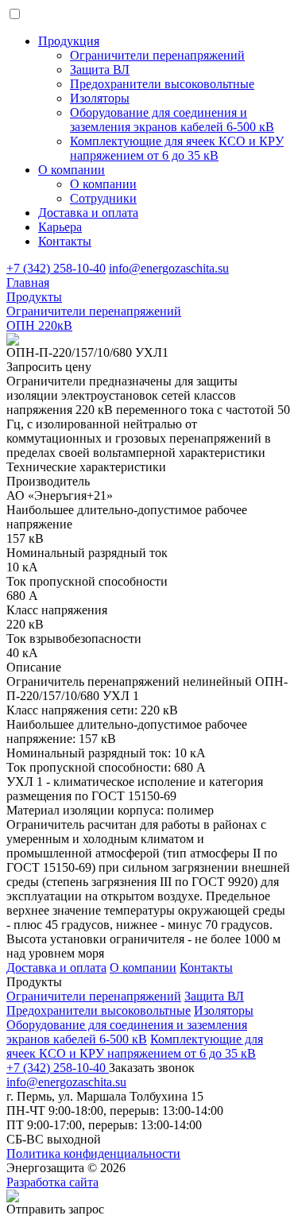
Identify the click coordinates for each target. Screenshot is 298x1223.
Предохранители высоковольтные (98, 1010)
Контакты (64, 241)
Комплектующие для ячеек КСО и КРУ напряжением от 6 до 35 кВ (134, 1046)
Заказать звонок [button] (152, 1067)
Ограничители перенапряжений (93, 996)
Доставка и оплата (88, 212)
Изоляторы (223, 1010)
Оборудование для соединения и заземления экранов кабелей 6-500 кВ (126, 1032)
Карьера (60, 227)
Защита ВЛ (214, 996)
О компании (71, 169)
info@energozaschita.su (169, 268)
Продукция (68, 41)
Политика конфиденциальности (93, 1153)
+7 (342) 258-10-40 (56, 268)
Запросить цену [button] (48, 366)
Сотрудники (103, 198)
